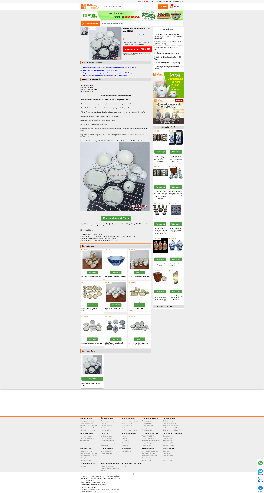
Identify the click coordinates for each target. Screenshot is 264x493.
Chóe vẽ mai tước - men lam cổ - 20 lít (176, 264)
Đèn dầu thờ (125, 443)
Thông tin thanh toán (86, 423)
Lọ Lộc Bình (105, 433)
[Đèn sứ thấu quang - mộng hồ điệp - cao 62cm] (175, 284)
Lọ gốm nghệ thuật (106, 453)
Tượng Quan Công (148, 438)
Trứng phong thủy (168, 443)
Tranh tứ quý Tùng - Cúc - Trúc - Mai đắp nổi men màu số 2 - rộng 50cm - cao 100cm (160, 195)
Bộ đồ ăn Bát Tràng (169, 418)
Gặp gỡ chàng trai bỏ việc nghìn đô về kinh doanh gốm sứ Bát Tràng (107, 73)
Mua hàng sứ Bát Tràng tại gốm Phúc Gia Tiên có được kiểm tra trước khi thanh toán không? (168, 36)
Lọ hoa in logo (146, 460)
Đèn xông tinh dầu (85, 436)
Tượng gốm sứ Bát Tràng (150, 433)
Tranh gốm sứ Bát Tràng (150, 418)
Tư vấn (103, 470)
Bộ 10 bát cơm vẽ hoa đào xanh (115, 309)
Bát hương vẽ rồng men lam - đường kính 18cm (176, 230)
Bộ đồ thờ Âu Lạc (127, 425)
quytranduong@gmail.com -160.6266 (95, 484)
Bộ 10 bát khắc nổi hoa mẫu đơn (91, 276)
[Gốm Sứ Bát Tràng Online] (91, 6)
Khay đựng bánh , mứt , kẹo (88, 453)
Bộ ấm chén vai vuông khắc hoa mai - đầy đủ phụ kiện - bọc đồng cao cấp (160, 231)
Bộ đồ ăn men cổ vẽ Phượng (171, 428)
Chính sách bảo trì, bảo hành (89, 425)
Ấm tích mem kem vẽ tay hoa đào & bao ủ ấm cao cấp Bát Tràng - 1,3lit (160, 298)
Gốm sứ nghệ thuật (107, 448)
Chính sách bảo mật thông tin (89, 428)
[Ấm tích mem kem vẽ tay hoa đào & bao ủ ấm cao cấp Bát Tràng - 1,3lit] (160, 284)
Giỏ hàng (176, 6)
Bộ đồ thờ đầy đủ (127, 423)
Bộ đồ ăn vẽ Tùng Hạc (169, 423)
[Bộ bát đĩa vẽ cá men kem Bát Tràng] (105, 59)
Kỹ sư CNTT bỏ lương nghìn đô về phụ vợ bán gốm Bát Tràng (105, 75)
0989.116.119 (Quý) (94, 240)
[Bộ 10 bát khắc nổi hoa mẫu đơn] (92, 259)
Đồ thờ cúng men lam (129, 433)
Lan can (165, 458)
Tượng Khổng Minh (148, 443)
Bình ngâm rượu (85, 458)
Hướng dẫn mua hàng (87, 421)
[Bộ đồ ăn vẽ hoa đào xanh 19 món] (92, 326)
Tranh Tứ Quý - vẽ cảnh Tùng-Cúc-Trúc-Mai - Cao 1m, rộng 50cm (160, 158)
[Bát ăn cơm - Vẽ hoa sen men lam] (116, 259)
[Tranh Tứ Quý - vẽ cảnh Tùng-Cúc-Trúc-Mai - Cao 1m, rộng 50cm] (160, 144)
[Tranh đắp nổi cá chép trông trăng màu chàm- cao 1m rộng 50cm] (175, 144)
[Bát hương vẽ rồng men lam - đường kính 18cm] (175, 217)
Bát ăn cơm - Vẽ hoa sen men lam (115, 276)
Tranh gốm (145, 428)
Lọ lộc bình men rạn (107, 438)
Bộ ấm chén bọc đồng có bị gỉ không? (168, 63)
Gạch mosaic (167, 453)
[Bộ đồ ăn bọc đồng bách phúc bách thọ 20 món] (116, 326)
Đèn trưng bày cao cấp (87, 438)
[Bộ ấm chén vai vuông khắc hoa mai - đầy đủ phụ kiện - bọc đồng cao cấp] (160, 217)
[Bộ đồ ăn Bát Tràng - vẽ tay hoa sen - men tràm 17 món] (139, 326)
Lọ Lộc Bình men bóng (108, 443)
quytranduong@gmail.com (163, 1)
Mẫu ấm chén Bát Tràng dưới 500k (167, 53)
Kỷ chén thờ (125, 440)
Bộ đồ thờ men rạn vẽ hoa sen (131, 430)
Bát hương (125, 436)
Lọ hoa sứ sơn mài (86, 451)
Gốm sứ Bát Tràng (86, 418)
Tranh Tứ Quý (146, 423)
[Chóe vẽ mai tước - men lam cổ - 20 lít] (175, 252)
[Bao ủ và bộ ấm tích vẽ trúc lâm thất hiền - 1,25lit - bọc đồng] (175, 180)
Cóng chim (83, 466)
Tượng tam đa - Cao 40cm (160, 264)
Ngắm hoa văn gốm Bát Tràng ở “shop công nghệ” (101, 70)
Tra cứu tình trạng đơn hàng (110, 463)
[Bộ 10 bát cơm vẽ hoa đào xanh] (116, 292)
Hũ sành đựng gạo (85, 460)
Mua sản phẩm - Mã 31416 (137, 49)
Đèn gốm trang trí (168, 460)
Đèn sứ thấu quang (86, 433)
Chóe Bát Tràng (167, 438)
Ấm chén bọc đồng (106, 428)
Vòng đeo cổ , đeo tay (149, 458)
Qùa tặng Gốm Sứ (148, 448)
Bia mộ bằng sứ (126, 451)
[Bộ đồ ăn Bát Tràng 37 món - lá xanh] (139, 292)
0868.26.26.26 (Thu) (111, 240)
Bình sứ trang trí (168, 436)
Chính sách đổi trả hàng (87, 430)
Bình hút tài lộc (167, 440)
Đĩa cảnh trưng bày (168, 445)
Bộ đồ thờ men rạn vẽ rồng (130, 421)
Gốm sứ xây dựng (168, 448)
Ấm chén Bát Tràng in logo (150, 451)
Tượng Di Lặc (146, 445)
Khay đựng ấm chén (107, 430)
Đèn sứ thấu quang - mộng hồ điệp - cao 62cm (176, 297)
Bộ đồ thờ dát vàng (127, 428)
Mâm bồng (125, 445)
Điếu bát (103, 423)
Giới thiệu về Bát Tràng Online (110, 468)
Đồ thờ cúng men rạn (128, 418)
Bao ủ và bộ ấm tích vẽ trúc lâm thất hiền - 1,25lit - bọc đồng (176, 193)
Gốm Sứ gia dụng (86, 448)
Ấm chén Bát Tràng (107, 418)
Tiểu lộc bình (105, 445)
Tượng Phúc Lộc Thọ (148, 436)
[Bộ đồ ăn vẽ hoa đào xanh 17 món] (139, 259)
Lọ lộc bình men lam (107, 436)
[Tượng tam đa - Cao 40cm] (160, 252)
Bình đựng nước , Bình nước (89, 455)
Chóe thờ (124, 438)
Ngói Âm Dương (168, 455)
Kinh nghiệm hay (178, 1)
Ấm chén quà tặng (106, 425)
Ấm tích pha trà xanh (107, 421)
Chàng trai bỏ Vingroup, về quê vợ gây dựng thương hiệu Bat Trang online (109, 67)
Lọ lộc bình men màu (107, 440)
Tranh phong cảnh (147, 425)
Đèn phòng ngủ (84, 440)
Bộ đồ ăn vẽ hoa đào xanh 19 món (91, 343)
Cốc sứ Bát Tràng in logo (149, 455)
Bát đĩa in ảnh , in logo (149, 453)
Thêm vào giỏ (92, 272)
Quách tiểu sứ (126, 448)
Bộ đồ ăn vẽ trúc (168, 421)
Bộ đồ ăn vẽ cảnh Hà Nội (170, 425)
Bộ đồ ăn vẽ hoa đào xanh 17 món (139, 276)
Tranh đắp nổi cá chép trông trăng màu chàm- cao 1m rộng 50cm (176, 158)
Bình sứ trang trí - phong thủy (172, 433)
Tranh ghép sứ (146, 421)
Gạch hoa (166, 451)
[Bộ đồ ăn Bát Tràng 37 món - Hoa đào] (92, 292)
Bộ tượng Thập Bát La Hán (150, 440)
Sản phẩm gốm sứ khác (88, 463)
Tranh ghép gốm (147, 430)
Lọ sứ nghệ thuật (106, 451)
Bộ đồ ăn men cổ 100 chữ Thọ (172, 430)
